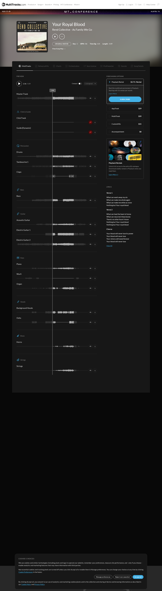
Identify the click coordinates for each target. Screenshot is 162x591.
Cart (139, 4)
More (76, 4)
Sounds (48, 4)
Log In (130, 4)
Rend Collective (61, 29)
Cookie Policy (26, 584)
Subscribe (125, 99)
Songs (40, 4)
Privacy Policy (39, 584)
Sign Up (121, 4)
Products (31, 4)
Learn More (113, 94)
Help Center (150, 4)
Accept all (138, 577)
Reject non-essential (122, 577)
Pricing (56, 4)
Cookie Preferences (26, 572)
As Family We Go (82, 29)
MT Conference (66, 4)
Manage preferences (103, 577)
